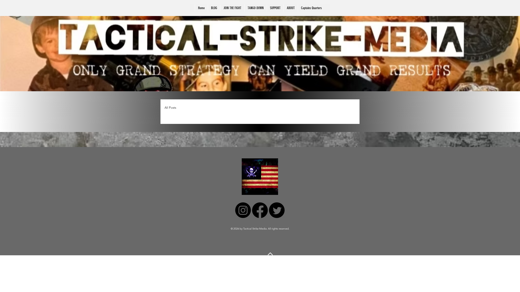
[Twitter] (277, 210)
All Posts (170, 108)
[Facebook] (260, 210)
